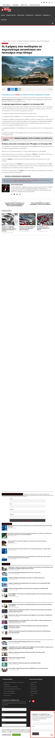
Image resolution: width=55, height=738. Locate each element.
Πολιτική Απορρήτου (9, 691)
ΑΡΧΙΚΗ (3, 15)
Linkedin (17, 94)
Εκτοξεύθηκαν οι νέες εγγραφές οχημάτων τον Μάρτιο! (43, 228)
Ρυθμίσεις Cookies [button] (7, 734)
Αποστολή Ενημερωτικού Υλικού (12, 688)
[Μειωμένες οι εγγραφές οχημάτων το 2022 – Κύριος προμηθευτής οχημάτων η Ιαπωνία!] (10, 219)
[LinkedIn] (49, 2)
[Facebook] (41, 2)
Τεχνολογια (34, 688)
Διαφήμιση (7, 684)
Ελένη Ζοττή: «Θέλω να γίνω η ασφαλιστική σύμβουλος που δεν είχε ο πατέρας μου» (30, 615)
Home (6, 41)
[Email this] (19, 89)
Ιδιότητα (11, 514)
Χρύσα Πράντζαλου (25, 43)
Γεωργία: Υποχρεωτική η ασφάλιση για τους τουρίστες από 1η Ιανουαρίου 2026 (29, 583)
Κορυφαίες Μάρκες (26, 176)
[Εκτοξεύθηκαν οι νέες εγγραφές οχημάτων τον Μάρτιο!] (45, 219)
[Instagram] (52, 2)
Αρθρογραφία (34, 691)
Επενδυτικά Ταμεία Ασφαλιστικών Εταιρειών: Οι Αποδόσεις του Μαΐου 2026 (28, 588)
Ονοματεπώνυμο (36, 720)
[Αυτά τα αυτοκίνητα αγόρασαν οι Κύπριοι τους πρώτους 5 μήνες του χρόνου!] (27, 219)
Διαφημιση (16, 5)
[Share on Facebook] (9, 89)
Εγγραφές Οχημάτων (16, 176)
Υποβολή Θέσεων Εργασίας (11, 686)
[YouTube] (44, 2)
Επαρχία (11, 509)
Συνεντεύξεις (34, 693)
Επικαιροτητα (30, 15)
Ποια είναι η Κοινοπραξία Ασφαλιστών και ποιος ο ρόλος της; (24, 572)
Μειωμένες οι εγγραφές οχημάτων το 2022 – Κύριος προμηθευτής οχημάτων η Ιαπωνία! (9, 229)
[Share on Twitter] (12, 89)
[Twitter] (46, 2)
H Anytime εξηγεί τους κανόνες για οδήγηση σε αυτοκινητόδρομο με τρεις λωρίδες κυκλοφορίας (14, 203)
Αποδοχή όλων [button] (16, 734)
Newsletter (24, 5)
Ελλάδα (32, 684)
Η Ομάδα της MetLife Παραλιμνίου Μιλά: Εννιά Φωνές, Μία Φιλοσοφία (26, 652)
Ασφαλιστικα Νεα (11, 15)
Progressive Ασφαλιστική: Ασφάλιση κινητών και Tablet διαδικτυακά (26, 577)
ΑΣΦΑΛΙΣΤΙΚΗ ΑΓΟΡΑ (34, 5)
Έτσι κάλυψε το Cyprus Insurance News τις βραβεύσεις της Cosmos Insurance (28, 668)
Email (11, 504)
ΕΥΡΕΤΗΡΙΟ (4, 19)
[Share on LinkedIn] (16, 89)
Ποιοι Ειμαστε (7, 5)
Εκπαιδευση (38, 15)
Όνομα (11, 498)
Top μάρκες (7, 176)
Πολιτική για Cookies (9, 693)
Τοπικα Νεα (34, 682)
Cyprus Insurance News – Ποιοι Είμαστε (14, 682)
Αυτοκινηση (13, 41)
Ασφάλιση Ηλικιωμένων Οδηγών (16, 657)
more (49, 89)
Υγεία (32, 695)
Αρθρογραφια (20, 15)
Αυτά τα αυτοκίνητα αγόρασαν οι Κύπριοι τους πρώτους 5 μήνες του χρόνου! (27, 228)
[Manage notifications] (51, 735)
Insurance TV (46, 15)
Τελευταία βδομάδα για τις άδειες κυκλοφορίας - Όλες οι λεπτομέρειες (40, 203)
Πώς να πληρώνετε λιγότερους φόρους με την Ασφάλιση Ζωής (24, 663)
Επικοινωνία (7, 695)
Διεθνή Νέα (34, 686)
